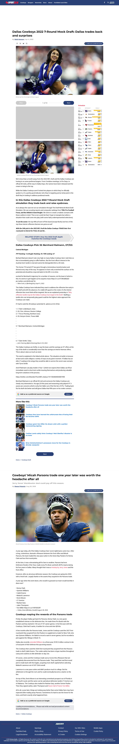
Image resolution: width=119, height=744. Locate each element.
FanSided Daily (21, 731)
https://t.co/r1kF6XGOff (32, 608)
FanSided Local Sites (60, 2)
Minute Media (13, 739)
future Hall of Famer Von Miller (58, 686)
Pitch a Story (39, 731)
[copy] (26, 43)
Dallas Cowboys (27, 714)
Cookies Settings (81, 734)
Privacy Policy (63, 731)
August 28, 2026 (42, 610)
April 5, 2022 (40, 283)
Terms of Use (79, 731)
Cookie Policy (98, 731)
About (50, 2)
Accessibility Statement (43, 734)
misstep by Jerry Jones (59, 567)
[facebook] (104, 2)
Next (68, 103)
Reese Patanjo (20, 486)
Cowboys (23, 2)
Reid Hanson (19, 39)
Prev (21, 103)
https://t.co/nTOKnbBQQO (60, 279)
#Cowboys (32, 304)
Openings (38, 728)
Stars (44, 2)
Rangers (30, 2)
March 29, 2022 (42, 343)
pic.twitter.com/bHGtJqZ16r (26, 281)
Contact (61, 728)
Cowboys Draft (26, 460)
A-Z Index (61, 734)
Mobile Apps (98, 728)
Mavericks (38, 2)
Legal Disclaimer (22, 734)
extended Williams (36, 642)
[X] (108, 2)
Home (18, 460)
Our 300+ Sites (80, 728)
